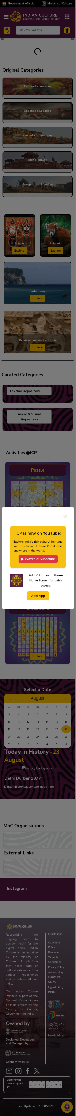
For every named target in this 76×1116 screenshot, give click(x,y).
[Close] (65, 516)
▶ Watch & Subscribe (38, 559)
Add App (38, 596)
